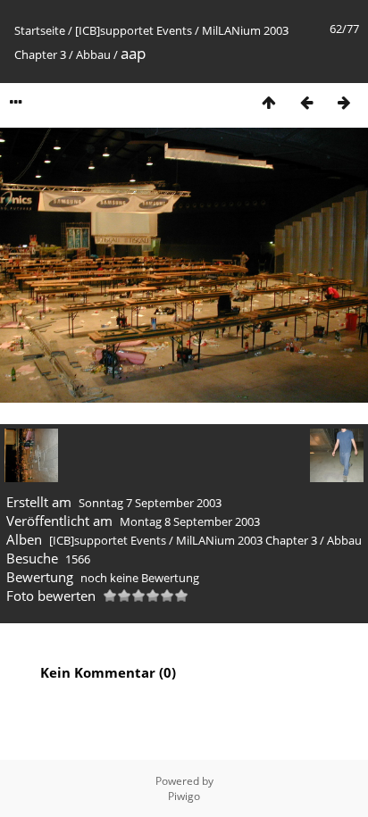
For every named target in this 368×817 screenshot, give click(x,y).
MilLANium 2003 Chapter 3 (246, 540)
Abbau (93, 54)
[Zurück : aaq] (306, 102)
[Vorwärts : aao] (344, 102)
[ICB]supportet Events (133, 30)
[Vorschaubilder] (269, 102)
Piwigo (184, 796)
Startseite (39, 30)
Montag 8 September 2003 (190, 521)
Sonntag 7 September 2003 (150, 503)
